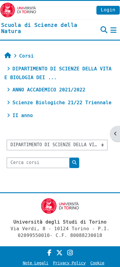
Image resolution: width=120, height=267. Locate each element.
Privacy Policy (69, 263)
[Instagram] (70, 253)
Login (108, 9)
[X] (59, 253)
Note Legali (35, 263)
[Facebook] (49, 253)
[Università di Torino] (18, 9)
